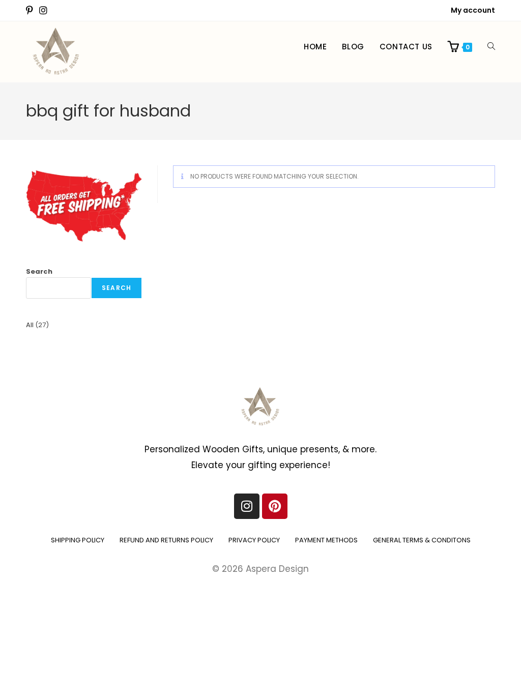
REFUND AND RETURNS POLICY (166, 540)
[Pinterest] (274, 506)
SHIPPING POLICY (77, 540)
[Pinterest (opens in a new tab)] (31, 11)
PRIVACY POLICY (254, 540)
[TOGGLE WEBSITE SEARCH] (491, 46)
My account (473, 10)
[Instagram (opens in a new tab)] (43, 11)
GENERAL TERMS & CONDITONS (422, 540)
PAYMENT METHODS (326, 540)
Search (39, 271)
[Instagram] (246, 506)
